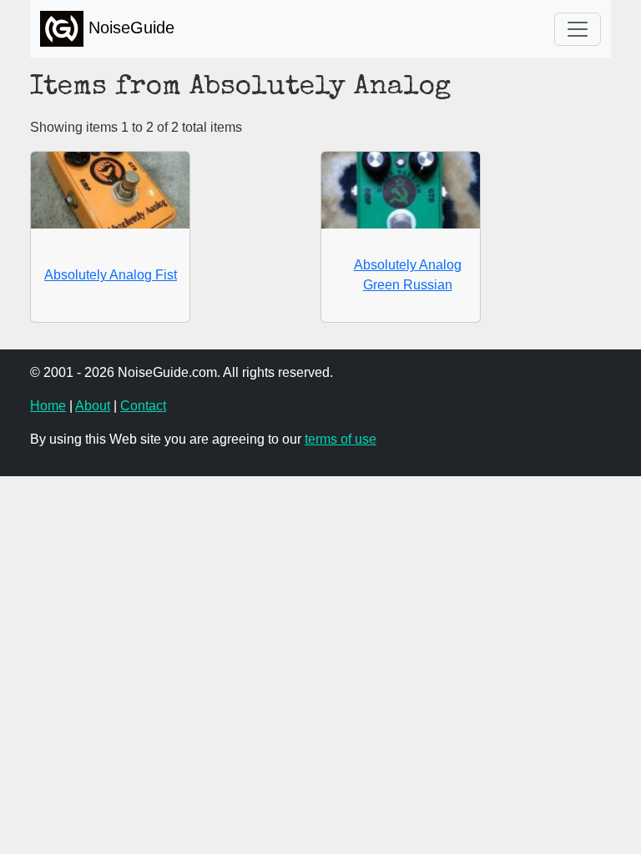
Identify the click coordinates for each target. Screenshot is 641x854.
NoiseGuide (128, 27)
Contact (143, 406)
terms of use (340, 439)
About (92, 406)
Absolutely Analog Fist (110, 275)
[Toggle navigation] (577, 29)
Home (48, 406)
